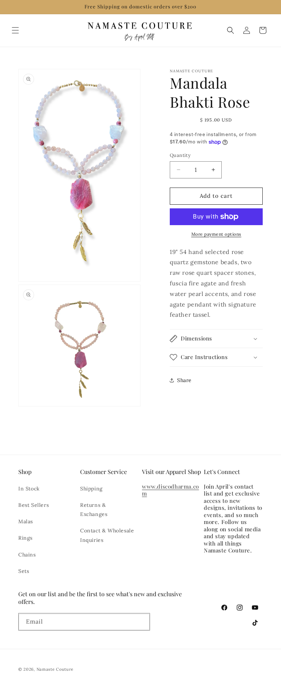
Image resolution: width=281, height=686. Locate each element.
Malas (25, 521)
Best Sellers (33, 505)
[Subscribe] (142, 623)
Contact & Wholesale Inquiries (107, 535)
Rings (25, 538)
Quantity (180, 155)
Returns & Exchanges (93, 509)
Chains (27, 554)
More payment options (216, 234)
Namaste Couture (55, 669)
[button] (15, 30)
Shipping (91, 488)
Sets (23, 571)
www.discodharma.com (170, 490)
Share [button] (184, 380)
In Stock (29, 488)
